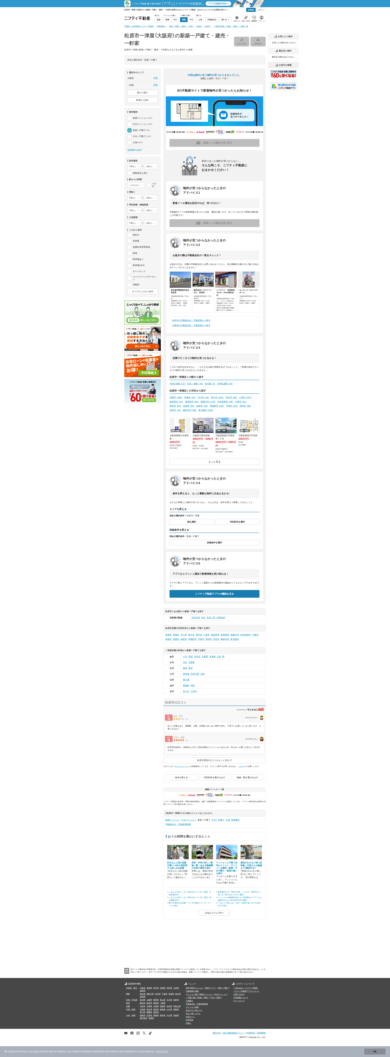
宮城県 (162, 988)
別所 (193, 685)
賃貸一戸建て (223, 988)
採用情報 (261, 1033)
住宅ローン (190, 1017)
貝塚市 (190, 397)
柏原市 (202, 406)
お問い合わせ (239, 994)
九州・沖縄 (130, 1015)
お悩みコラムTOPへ (214, 913)
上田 (219, 656)
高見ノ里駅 (195, 383)
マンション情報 (192, 1007)
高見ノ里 (211, 617)
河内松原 (220, 617)
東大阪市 (206, 410)
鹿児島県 (143, 1018)
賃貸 (188, 988)
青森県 (149, 988)
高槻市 (176, 397)
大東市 (241, 401)
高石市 (175, 410)
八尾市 (245, 397)
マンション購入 (192, 994)
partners (61, 1051)
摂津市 (245, 406)
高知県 (156, 1012)
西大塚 (186, 679)
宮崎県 (176, 1015)
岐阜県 (149, 1003)
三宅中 (194, 691)
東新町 (186, 685)
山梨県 (149, 1000)
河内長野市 (225, 401)
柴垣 (185, 668)
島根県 (162, 1009)
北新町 (191, 662)
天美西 (205, 656)
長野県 (156, 1000)
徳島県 (176, 1009)
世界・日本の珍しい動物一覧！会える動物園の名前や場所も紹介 (202, 865)
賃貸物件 (235, 820)
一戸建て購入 (191, 998)
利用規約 (250, 1033)
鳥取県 (156, 1009)
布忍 (203, 617)
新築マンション (172, 820)
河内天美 (195, 617)
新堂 (190, 668)
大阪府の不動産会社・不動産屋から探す (191, 325)
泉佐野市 (176, 401)
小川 (185, 656)
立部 (202, 674)
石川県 (169, 1000)
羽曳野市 (217, 406)
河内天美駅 (177, 383)
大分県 (169, 1015)
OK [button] (375, 1051)
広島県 (142, 1009)
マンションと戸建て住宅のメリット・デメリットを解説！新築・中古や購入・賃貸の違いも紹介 (226, 867)
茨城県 (171, 994)
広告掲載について (241, 998)
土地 (228, 820)
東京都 (142, 994)
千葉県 (164, 994)
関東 (128, 994)
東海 (128, 1003)
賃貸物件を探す (134, 150)
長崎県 (156, 1015)
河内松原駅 (225, 383)
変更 (156, 78)
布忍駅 (210, 383)
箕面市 (189, 406)
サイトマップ (239, 1001)
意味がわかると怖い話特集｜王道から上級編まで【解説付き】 (251, 865)
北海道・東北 (131, 988)
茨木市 (231, 397)
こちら (241, 766)
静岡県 (156, 1003)
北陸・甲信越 (131, 1000)
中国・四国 (130, 1009)
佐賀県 (149, 1015)
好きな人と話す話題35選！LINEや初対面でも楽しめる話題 (177, 865)
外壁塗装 (189, 1020)
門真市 (232, 406)
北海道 (142, 988)
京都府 (156, 1006)
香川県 (142, 1012)
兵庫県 (149, 1006)
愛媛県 (149, 1012)
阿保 (190, 656)
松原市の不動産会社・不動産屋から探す (191, 320)
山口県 (169, 1009)
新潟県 (142, 1000)
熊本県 (162, 1015)
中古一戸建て (218, 820)
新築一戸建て (203, 998)
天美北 (197, 656)
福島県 (142, 991)
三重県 (162, 1003)
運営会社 (216, 1033)
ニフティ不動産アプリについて (246, 991)
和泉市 (175, 406)
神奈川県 (150, 994)
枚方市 (217, 397)
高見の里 (195, 674)
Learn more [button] (162, 1051)
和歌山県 (177, 1006)
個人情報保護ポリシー (233, 1033)
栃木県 (178, 994)
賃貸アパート (210, 988)
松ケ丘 (186, 691)
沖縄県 (151, 1018)
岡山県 (149, 1009)
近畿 (128, 1006)
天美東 (212, 656)
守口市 (203, 397)
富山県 (162, 1000)
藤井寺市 (190, 410)
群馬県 (142, 997)
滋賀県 (162, 1006)
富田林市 (192, 401)
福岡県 (142, 1015)
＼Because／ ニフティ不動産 (246, 988)
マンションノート (181, 766)
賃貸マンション (196, 988)
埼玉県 (158, 994)
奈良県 (169, 1006)
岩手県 (156, 988)
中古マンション (188, 820)
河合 (185, 662)
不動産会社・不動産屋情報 (178, 824)
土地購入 (189, 1001)
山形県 (176, 988)
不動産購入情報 (192, 991)
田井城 (186, 674)
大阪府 (142, 1006)
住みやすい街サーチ (194, 1010)
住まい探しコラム (193, 1014)
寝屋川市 (208, 401)
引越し (188, 1023)
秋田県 (169, 988)
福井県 (176, 1000)
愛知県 (142, 1003)
